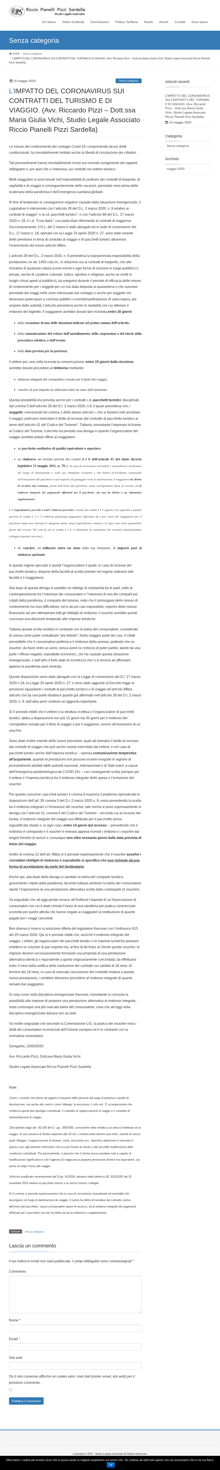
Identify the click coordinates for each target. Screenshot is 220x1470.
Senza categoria (128, 80)
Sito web (15, 1357)
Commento (17, 1271)
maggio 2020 (176, 169)
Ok (110, 1465)
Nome (14, 1320)
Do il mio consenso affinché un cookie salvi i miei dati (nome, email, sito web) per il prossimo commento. (72, 1379)
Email (14, 1339)
